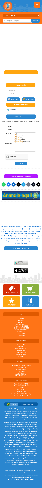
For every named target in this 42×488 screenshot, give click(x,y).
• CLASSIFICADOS (21, 324)
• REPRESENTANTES (21, 375)
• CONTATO (21, 356)
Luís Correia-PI (17, 433)
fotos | (34, 236)
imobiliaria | (7, 235)
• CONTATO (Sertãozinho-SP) (21, 394)
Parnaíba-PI (18, 440)
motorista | (36, 238)
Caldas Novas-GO (10, 418)
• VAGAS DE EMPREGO (21, 326)
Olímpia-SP (29, 438)
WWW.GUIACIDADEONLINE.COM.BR (28, 475)
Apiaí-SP (33, 409)
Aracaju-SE (7, 411)
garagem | (32, 241)
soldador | (30, 227)
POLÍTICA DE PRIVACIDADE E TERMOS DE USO (21, 479)
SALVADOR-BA (25, 447)
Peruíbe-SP (25, 440)
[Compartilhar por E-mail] (28, 184)
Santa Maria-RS (11, 449)
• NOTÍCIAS (21, 320)
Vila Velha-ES (15, 464)
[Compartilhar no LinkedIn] (14, 184)
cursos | (8, 238)
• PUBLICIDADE (21, 345)
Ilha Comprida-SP (31, 426)
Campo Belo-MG (19, 418)
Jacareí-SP (17, 431)
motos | (37, 241)
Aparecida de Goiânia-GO (23, 409)
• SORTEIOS (21, 334)
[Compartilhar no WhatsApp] (4, 184)
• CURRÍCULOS (21, 373)
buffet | (3, 238)
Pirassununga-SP (10, 442)
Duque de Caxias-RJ (24, 422)
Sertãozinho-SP (8, 458)
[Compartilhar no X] (19, 184)
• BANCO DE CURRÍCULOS (21, 328)
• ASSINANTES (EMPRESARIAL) (21, 365)
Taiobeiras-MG (19, 460)
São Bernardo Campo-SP (30, 449)
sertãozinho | (13, 233)
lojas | (25, 231)
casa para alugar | (17, 236)
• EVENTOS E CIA (21, 367)
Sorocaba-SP (34, 458)
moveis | (29, 236)
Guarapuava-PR (25, 424)
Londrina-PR (9, 433)
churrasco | (26, 229)
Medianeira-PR (9, 435)
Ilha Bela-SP (22, 426)
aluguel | (39, 236)
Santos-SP (19, 449)
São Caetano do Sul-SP (19, 451)
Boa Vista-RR (32, 413)
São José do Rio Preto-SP (27, 453)
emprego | (37, 229)
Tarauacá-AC (8, 462)
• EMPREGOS (21, 371)
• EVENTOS (21, 322)
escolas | (24, 243)
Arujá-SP (14, 411)
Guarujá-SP (8, 426)
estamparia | (19, 231)
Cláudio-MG (15, 422)
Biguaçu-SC (25, 413)
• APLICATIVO (21, 336)
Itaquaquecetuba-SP (17, 429)
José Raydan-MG (25, 431)
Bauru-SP (35, 411)
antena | (30, 233)
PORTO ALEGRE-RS (21, 442)
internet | (25, 238)
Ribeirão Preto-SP (20, 444)
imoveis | (31, 231)
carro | (14, 241)
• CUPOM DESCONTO (21, 330)
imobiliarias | (5, 227)
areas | (4, 241)
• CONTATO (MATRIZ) (21, 395)
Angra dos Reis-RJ (10, 409)
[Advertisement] (21, 46)
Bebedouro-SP (10, 413)
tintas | (3, 231)
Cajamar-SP (32, 415)
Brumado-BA (16, 415)
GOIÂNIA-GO (10, 424)
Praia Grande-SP (9, 444)
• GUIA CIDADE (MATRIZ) (21, 384)
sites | (27, 241)
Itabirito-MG (7, 429)
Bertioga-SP (17, 413)
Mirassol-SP (17, 435)
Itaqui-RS (26, 429)
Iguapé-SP (15, 426)
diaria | (30, 238)
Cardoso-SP (32, 420)
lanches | (13, 238)
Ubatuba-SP (24, 462)
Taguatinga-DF (10, 460)
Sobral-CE (26, 458)
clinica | (25, 233)
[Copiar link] (33, 184)
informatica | (37, 227)
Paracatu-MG (10, 440)
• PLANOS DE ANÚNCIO (21, 348)
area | (7, 233)
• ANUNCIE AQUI (21, 354)
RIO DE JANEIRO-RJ (31, 444)
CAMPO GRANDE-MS (31, 418)
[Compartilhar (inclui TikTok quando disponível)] (38, 184)
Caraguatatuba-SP (23, 420)
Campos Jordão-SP (11, 420)
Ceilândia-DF (7, 422)
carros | (11, 227)
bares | (35, 233)
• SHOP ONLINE (21, 332)
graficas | (8, 231)
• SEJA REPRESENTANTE (21, 386)
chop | (16, 227)
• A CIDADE (21, 318)
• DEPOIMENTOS (21, 352)
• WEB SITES (21, 350)
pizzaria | (20, 233)
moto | (20, 227)
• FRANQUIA (21, 388)
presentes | (19, 229)
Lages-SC (34, 431)
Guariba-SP (33, 424)
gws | (13, 231)
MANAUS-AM (25, 433)
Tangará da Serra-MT (30, 460)
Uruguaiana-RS (32, 462)
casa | (25, 227)
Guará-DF (17, 424)
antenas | (18, 243)
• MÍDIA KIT (21, 346)
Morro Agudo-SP (8, 438)
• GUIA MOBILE (21, 390)
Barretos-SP (20, 411)
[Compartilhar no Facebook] (9, 184)
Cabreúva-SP (24, 415)
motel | (24, 236)
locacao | (19, 238)
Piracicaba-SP (33, 440)
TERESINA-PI (16, 462)
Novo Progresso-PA (19, 438)
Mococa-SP (24, 435)
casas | (32, 229)
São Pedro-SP (21, 456)
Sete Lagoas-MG (18, 458)
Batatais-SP (28, 411)
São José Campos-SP (13, 453)
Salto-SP (18, 447)
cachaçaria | (12, 229)
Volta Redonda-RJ (25, 464)
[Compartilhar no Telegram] (23, 184)
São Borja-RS (8, 451)
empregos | (5, 229)
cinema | (38, 231)
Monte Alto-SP (33, 435)
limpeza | (9, 241)
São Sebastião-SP (31, 456)
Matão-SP (33, 433)
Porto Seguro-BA (31, 442)
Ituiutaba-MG (33, 429)
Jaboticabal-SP (9, 431)
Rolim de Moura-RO (9, 447)
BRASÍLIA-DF (9, 415)
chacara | (20, 241)
